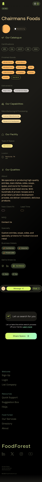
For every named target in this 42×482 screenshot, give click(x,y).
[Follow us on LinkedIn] (3, 453)
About (5, 428)
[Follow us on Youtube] (30, 453)
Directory (7, 423)
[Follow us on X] (12, 453)
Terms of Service (7, 468)
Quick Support (10, 397)
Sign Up (6, 375)
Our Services (9, 419)
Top (16, 274)
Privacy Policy (6, 466)
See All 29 (16, 77)
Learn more (27, 327)
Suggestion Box (10, 402)
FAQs (4, 406)
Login (5, 379)
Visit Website (18, 266)
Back (6, 274)
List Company (9, 384)
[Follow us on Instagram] (21, 453)
